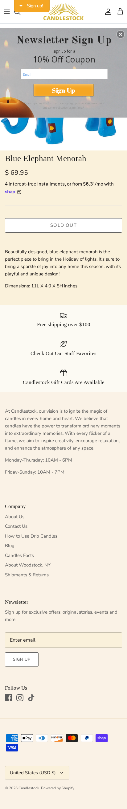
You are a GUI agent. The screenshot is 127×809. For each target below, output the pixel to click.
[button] (120, 34)
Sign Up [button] (63, 90)
